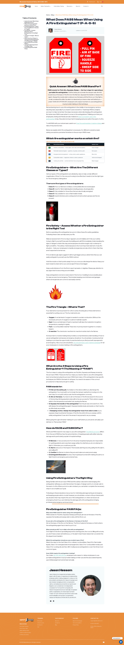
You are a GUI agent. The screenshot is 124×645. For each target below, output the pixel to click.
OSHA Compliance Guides (25, 632)
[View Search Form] (102, 6)
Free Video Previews (24, 626)
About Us (78, 6)
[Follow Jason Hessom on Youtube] (50, 601)
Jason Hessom (60, 570)
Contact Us (85, 6)
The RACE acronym (93, 432)
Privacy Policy (76, 624)
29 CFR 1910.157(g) (59, 555)
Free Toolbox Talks (24, 628)
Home (36, 6)
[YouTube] (103, 642)
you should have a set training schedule (86, 343)
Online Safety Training (59, 6)
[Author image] (51, 31)
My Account (92, 1)
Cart (38, 627)
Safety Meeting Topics (24, 630)
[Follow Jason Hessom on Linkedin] (53, 601)
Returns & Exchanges (77, 620)
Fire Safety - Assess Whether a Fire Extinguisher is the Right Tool (31, 32)
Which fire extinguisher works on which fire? (30, 24)
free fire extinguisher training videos (89, 123)
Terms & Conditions (77, 622)
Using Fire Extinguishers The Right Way (31, 45)
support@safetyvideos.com (96, 620)
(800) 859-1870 (42, 1)
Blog (56, 624)
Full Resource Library (24, 634)
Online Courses (40, 622)
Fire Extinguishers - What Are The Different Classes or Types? (31, 28)
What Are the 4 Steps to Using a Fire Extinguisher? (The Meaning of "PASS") (31, 39)
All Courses (39, 620)
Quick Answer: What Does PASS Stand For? (31, 22)
